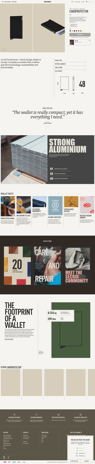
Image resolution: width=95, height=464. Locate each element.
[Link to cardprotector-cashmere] (72, 31)
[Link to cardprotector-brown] (78, 31)
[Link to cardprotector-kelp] (80, 31)
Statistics (81, 450)
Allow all (86, 461)
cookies (72, 443)
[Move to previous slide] (3, 50)
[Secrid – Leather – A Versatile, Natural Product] (17, 266)
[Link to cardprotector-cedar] (70, 31)
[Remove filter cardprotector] (21, 366)
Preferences (82, 453)
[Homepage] (47, 1)
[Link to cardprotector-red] (76, 31)
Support (83, 1)
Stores (72, 1)
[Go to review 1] (46, 126)
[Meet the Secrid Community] (77, 266)
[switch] (9, 457)
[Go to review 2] (48, 126)
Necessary (81, 448)
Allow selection (74, 461)
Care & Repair (77, 1)
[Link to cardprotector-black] (74, 31)
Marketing (81, 455)
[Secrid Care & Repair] (47, 266)
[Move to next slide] (5, 50)
